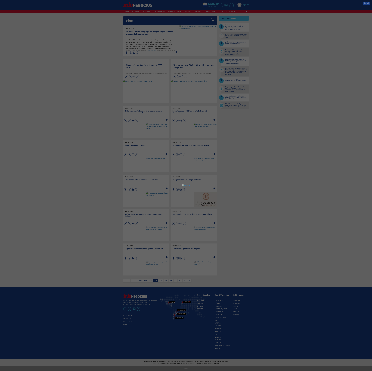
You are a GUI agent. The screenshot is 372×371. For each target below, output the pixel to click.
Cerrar (366, 3)
